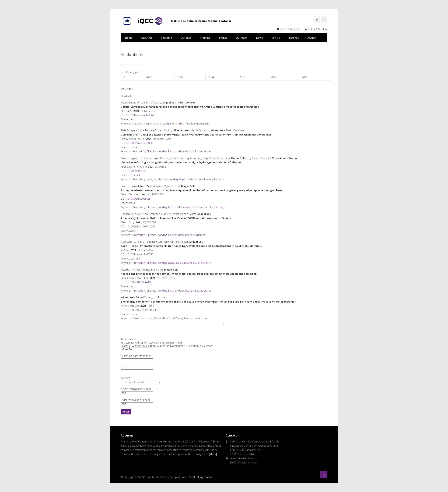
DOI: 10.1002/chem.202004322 (138, 226)
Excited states (203, 151)
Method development (196, 318)
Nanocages (174, 262)
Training (205, 37)
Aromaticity (139, 151)
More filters (127, 89)
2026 (148, 77)
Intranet (293, 37)
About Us (146, 37)
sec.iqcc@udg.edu (290, 29)
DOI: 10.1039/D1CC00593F (135, 198)
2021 (304, 77)
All (125, 77)
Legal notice (205, 477)
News (259, 37)
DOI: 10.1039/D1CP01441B (136, 282)
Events (223, 37)
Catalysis (138, 123)
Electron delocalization (181, 151)
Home (128, 37)
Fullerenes (200, 235)
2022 (273, 77)
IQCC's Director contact (243, 462)
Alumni (311, 37)
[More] (213, 454)
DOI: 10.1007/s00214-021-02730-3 (140, 310)
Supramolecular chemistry (210, 207)
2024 (211, 77)
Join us (275, 37)
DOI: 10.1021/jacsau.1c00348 (137, 254)
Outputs (186, 37)
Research (166, 37)
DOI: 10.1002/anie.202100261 (137, 143)
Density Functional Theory (168, 318)
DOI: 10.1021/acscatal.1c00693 (138, 115)
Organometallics (174, 123)
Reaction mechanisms (197, 123)
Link (138, 175)
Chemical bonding (154, 123)
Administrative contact (242, 458)
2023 (242, 77)
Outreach (241, 37)
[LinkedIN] (324, 19)
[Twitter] (317, 19)
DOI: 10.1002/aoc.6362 (133, 170)
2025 (180, 77)
